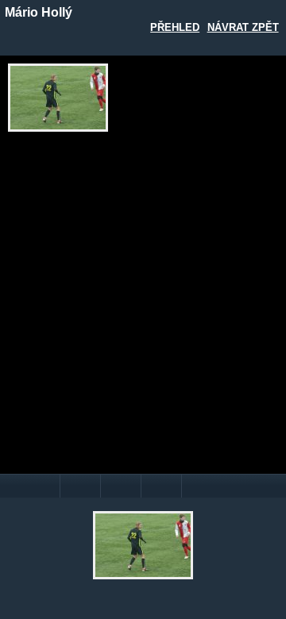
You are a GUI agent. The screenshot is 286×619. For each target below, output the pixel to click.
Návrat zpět (243, 27)
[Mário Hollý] (58, 97)
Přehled (174, 27)
